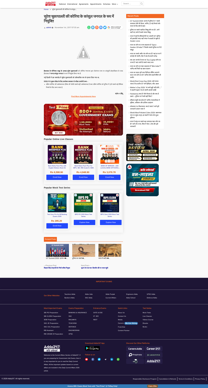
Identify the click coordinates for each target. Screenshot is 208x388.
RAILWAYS (72, 319)
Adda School (130, 298)
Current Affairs (111, 298)
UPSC (71, 334)
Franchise (121, 327)
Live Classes (147, 316)
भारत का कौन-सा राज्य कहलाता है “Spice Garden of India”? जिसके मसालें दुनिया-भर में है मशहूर (145, 47)
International (72, 4)
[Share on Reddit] (96, 27)
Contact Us (122, 316)
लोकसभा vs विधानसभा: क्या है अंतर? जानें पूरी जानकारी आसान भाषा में (144, 107)
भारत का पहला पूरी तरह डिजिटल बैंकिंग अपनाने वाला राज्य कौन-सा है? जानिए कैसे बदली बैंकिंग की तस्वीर (145, 75)
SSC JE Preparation (51, 323)
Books (145, 327)
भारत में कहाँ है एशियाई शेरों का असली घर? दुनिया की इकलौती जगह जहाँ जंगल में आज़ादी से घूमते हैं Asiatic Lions (145, 38)
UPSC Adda (151, 294)
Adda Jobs (89, 294)
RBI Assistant (48, 330)
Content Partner (124, 330)
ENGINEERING (74, 330)
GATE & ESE (97, 312)
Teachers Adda (69, 294)
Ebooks (145, 323)
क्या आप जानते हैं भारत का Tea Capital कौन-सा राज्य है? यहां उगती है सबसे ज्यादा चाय (145, 61)
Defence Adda (152, 298)
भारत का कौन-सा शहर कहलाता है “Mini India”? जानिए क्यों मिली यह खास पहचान (145, 67)
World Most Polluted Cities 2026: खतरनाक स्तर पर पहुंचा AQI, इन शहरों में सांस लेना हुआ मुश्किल (145, 115)
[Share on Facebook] (100, 27)
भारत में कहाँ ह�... (104, 258)
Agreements (84, 4)
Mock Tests (147, 312)
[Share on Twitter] (104, 27)
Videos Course (148, 319)
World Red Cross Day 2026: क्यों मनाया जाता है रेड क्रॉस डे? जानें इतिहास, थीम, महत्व (144, 82)
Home (46, 9)
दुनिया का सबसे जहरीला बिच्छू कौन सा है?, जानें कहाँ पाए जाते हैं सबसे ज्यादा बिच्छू (144, 31)
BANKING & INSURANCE (78, 312)
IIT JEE (96, 316)
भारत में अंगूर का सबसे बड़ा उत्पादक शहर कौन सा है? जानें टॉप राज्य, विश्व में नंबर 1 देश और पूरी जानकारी (145, 123)
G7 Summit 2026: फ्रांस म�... (57, 258)
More (114, 4)
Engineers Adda (132, 294)
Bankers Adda (69, 298)
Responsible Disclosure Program (145, 379)
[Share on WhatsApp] (88, 27)
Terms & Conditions (186, 379)
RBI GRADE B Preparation (53, 334)
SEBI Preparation (50, 319)
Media (120, 319)
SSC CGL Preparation (52, 327)
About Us (121, 312)
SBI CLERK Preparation (52, 316)
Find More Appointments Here (83, 96)
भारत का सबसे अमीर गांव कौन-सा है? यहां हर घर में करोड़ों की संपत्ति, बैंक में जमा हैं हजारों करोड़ (145, 55)
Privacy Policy (200, 379)
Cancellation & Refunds (167, 379)
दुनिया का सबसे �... (78, 258)
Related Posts (50, 239)
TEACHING (73, 323)
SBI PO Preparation (51, 312)
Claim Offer (152, 386)
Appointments (96, 4)
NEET (95, 319)
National (62, 4)
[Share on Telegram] (92, 27)
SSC (70, 316)
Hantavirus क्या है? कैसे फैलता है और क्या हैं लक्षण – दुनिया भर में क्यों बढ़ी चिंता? (144, 95)
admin (48, 27)
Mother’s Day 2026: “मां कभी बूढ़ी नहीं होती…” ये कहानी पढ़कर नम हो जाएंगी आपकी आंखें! (145, 89)
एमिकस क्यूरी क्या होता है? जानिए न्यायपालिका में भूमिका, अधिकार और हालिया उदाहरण (145, 101)
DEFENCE (72, 327)
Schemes (106, 4)
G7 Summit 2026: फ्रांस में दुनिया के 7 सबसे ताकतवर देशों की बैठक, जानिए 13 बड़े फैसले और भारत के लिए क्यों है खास (145, 23)
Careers (127, 323)
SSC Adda (88, 298)
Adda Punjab (110, 294)
